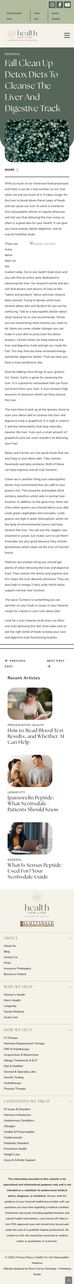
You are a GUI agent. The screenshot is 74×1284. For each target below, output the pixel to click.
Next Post (56, 661)
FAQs (7, 963)
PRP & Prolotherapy (16, 1049)
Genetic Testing (14, 1077)
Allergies (9, 1126)
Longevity (10, 1006)
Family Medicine (14, 1011)
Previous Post (15, 664)
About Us (10, 946)
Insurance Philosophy (17, 968)
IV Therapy (11, 1038)
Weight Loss (12, 1154)
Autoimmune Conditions (19, 1120)
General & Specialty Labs (20, 1072)
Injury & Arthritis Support (19, 1160)
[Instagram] (52, 4)
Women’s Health (14, 995)
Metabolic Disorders (16, 1143)
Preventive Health (15, 1149)
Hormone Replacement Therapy (24, 1043)
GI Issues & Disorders (17, 1109)
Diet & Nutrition (13, 1066)
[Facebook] (59, 4)
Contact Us (11, 957)
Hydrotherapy (12, 1083)
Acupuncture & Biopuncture (21, 1055)
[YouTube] (67, 4)
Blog (7, 951)
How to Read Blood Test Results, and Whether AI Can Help (36, 736)
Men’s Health (12, 1000)
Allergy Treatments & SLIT (20, 1060)
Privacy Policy (24, 1257)
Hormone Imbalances (17, 1115)
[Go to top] (68, 1280)
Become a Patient (15, 974)
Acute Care (11, 1017)
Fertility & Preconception (19, 1132)
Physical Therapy (15, 1089)
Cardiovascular (13, 1137)
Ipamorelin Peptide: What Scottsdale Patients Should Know (33, 804)
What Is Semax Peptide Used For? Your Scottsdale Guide (34, 871)
